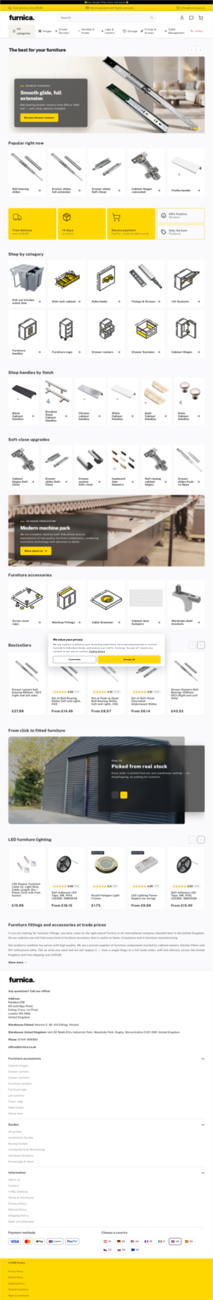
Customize (75, 659)
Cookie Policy (97, 651)
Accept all (129, 659)
